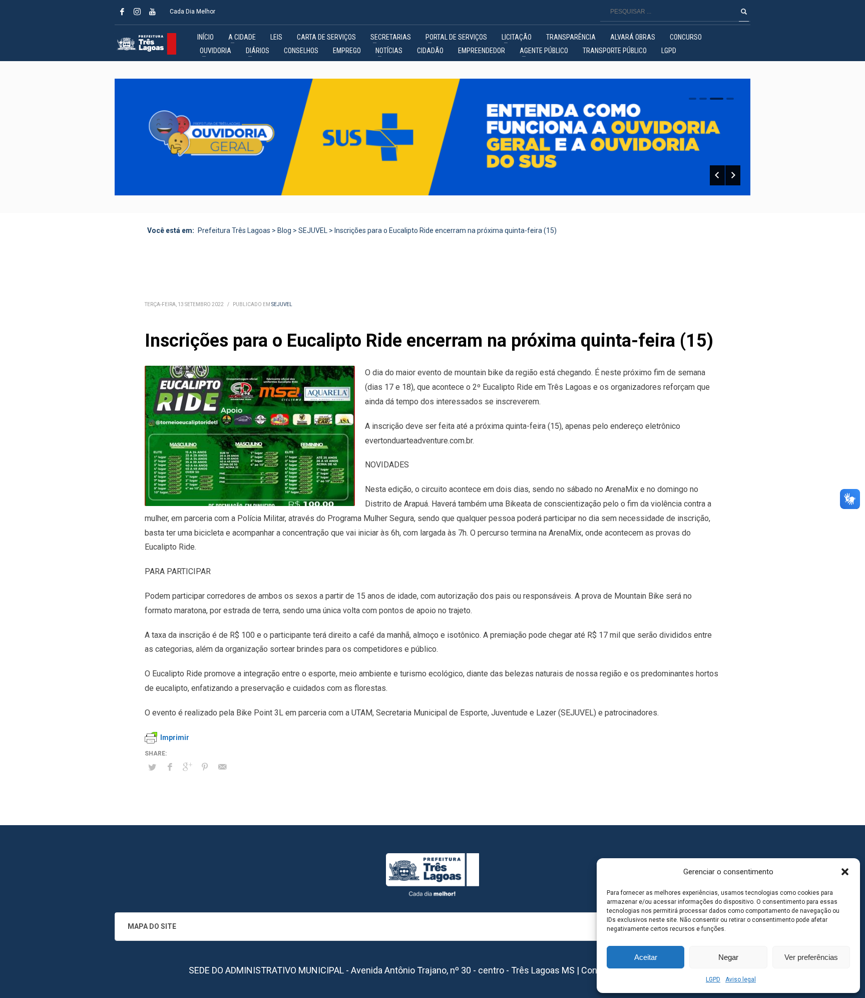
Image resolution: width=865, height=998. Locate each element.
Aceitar (645, 957)
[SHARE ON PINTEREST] (204, 767)
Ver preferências (811, 957)
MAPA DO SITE (152, 926)
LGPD (713, 979)
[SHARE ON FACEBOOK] (169, 767)
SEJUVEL (281, 304)
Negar (728, 957)
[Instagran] (137, 11)
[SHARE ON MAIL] (222, 767)
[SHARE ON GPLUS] (187, 767)
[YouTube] (152, 11)
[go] (744, 12)
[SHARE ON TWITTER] (152, 767)
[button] (845, 872)
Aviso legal (740, 979)
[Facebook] (122, 11)
